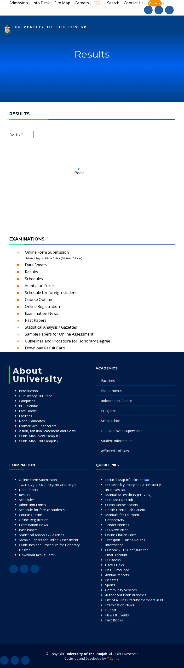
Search (113, 2)
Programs (108, 410)
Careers (82, 2)
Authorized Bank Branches (125, 595)
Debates (111, 580)
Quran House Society (121, 504)
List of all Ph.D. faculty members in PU (135, 600)
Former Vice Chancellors (38, 426)
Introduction (28, 391)
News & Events (117, 615)
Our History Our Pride (35, 396)
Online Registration (42, 306)
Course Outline (38, 299)
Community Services (121, 590)
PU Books (113, 560)
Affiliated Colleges (115, 451)
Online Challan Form (121, 535)
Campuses (27, 401)
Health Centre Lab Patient (125, 510)
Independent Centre (116, 400)
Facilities (25, 416)
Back (79, 173)
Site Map (62, 2)
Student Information (116, 440)
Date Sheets (36, 264)
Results (31, 271)
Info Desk (41, 2)
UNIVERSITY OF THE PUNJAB (51, 27)
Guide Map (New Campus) (39, 436)
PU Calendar (28, 406)
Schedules (34, 278)
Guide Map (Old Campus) (38, 441)
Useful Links (114, 565)
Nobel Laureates (32, 421)
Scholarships (111, 420)
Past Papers (35, 320)
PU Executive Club (119, 499)
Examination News (41, 313)
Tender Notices (117, 525)
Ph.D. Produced (117, 570)
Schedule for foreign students (52, 292)
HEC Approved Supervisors (121, 430)
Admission (18, 2)
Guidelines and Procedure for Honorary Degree (67, 341)
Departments (111, 390)
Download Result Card (45, 348)
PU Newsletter (116, 530)
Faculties (108, 380)
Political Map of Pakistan (124, 479)
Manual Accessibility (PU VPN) (128, 494)
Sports (110, 585)
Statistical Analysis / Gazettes (51, 327)
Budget (110, 610)
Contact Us (134, 2)
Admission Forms (40, 285)
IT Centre (113, 658)
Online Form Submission (53, 255)
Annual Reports (117, 575)
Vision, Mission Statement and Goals (47, 431)
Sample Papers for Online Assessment (59, 334)
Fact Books (28, 411)
